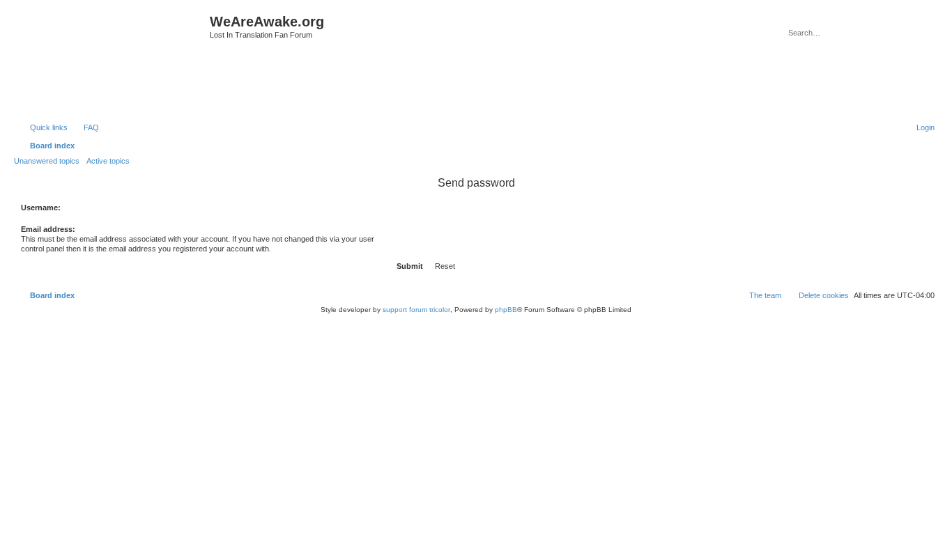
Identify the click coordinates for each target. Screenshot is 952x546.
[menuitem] (85, 127)
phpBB (506, 309)
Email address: (48, 229)
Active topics (108, 161)
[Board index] (113, 59)
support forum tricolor (416, 309)
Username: (41, 207)
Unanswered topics (46, 161)
